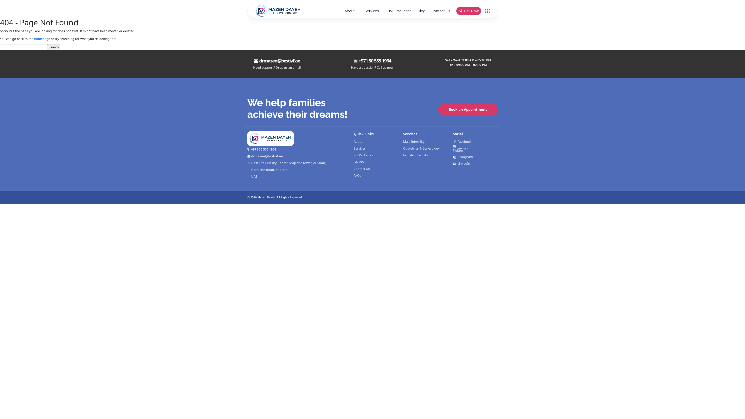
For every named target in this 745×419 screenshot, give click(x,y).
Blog (421, 11)
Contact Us (440, 11)
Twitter (462, 149)
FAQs (357, 175)
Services (372, 11)
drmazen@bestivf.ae (279, 60)
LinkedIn (463, 163)
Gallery (359, 162)
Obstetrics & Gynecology (421, 148)
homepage (42, 39)
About (350, 11)
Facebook (464, 141)
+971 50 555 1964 (375, 60)
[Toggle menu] (487, 11)
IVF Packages (400, 11)
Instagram (465, 157)
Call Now (471, 11)
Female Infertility (415, 155)
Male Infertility (413, 141)
